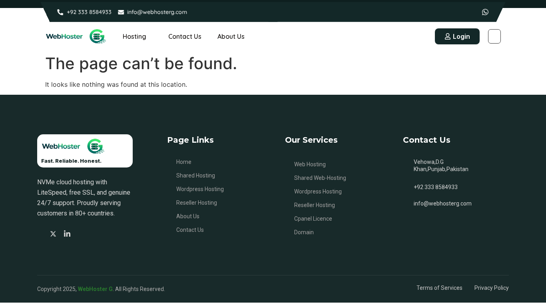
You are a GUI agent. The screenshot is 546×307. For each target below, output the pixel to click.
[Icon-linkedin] (473, 12)
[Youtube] (82, 233)
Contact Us (184, 36)
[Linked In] (68, 233)
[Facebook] (41, 233)
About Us (231, 36)
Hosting (134, 36)
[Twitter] (54, 233)
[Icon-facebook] (461, 12)
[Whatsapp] (485, 12)
